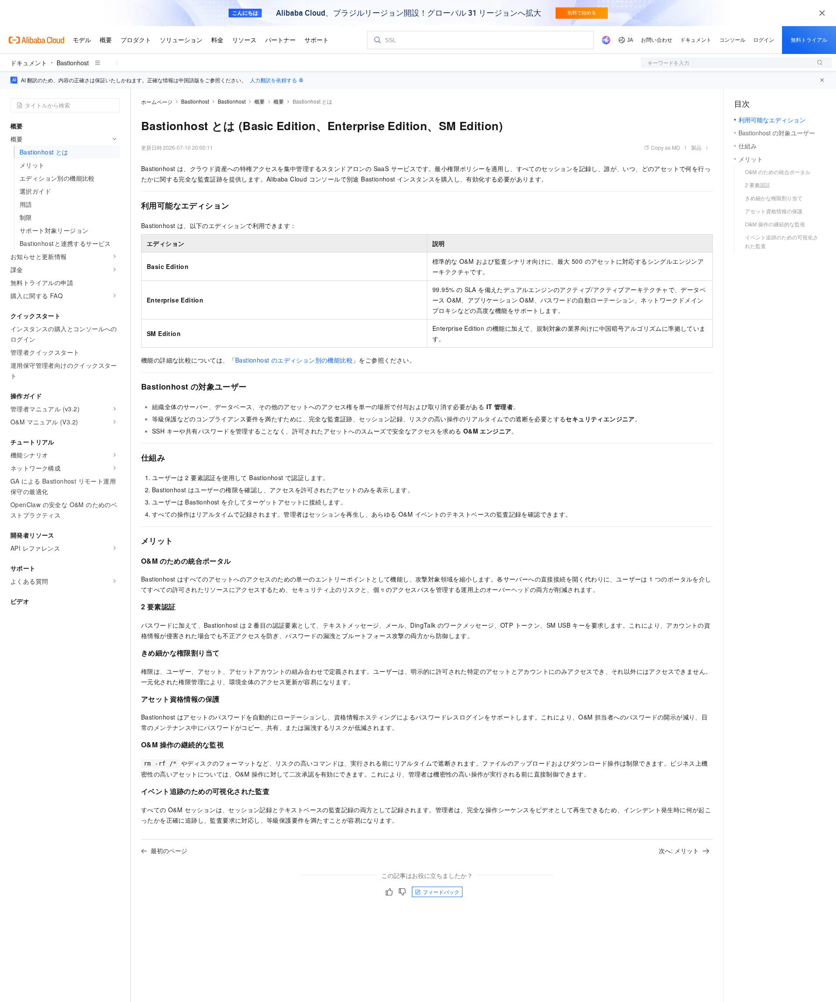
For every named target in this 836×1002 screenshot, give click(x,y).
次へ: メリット (679, 850)
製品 (696, 147)
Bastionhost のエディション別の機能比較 (294, 360)
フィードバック (441, 891)
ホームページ (156, 101)
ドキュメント (28, 62)
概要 (259, 101)
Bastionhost (73, 62)
